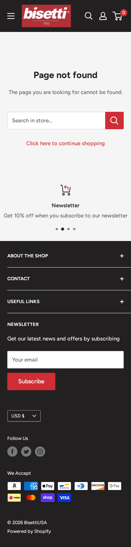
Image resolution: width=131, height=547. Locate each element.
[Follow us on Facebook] (12, 451)
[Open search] (89, 16)
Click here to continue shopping (65, 143)
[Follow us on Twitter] (26, 451)
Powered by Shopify (29, 531)
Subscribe (31, 381)
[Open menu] (11, 16)
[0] (117, 16)
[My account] (103, 16)
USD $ (17, 416)
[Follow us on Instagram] (40, 451)
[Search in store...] (114, 120)
